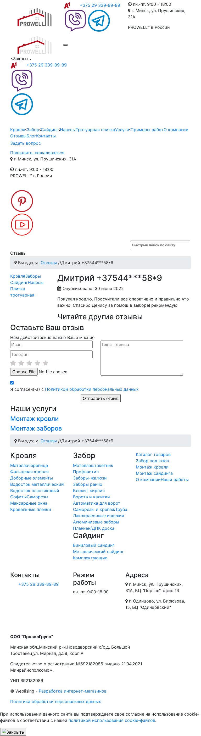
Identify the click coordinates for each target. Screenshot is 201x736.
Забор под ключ (152, 460)
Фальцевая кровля (29, 471)
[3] (29, 363)
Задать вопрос (25, 143)
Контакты (46, 135)
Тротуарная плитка (95, 129)
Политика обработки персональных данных (55, 701)
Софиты (18, 496)
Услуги (122, 129)
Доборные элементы (31, 478)
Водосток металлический (37, 484)
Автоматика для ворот (96, 503)
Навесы (68, 129)
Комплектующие (90, 557)
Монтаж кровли (34, 418)
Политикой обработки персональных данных (92, 389)
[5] (45, 363)
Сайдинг (49, 129)
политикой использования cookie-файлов (112, 720)
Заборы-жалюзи (90, 478)
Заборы (33, 276)
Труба (121, 509)
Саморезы (37, 496)
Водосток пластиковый (34, 490)
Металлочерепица (29, 465)
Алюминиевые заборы (96, 522)
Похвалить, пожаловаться (37, 152)
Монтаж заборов (36, 428)
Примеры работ (147, 129)
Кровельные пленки (30, 509)
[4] (37, 363)
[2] (21, 363)
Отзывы (18, 135)
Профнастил (86, 471)
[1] (13, 363)
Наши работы (175, 479)
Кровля (17, 129)
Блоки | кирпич (89, 490)
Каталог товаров (153, 454)
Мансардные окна (28, 503)
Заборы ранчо (87, 484)
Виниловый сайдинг (93, 545)
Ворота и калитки (91, 496)
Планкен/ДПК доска (93, 528)
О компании (176, 129)
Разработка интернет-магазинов (73, 691)
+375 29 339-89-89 (100, 5)
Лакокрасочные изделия (98, 515)
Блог (31, 135)
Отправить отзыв (101, 398)
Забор (33, 129)
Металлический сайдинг (98, 551)
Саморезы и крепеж (94, 509)
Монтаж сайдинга (154, 473)
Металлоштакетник (93, 465)
